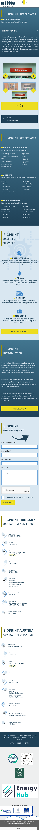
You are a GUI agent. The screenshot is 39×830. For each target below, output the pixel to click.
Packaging (24, 164)
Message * (4, 468)
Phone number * (6, 459)
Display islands (25, 154)
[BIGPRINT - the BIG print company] (8, 3)
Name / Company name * (9, 443)
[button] (4, 76)
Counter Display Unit (7, 161)
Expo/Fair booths (26, 214)
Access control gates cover (8, 206)
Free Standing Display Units (8, 154)
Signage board (25, 181)
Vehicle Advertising (26, 186)
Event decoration (26, 189)
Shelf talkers (5, 214)
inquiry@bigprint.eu (14, 586)
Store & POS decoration (27, 212)
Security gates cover (7, 209)
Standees (24, 156)
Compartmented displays (8, 164)
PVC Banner (5, 184)
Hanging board (5, 217)
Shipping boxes (25, 162)
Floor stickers (25, 206)
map (11, 555)
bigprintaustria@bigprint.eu (16, 693)
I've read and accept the (19, 497)
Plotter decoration (26, 217)
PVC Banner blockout (7, 186)
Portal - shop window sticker (9, 192)
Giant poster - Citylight (27, 184)
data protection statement (26, 497)
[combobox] (19, 31)
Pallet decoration (6, 212)
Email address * (6, 451)
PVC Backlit (5, 189)
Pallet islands (25, 159)
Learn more (26, 823)
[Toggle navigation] (34, 3)
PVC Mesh (4, 181)
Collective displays (6, 167)
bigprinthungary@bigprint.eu (16, 582)
